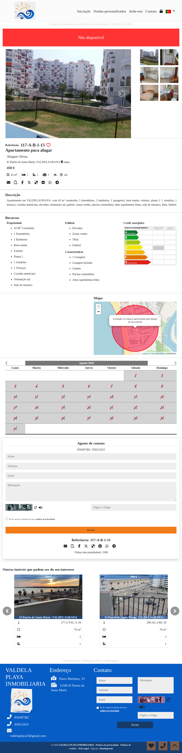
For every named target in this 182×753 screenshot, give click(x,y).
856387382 (83, 449)
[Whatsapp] (51, 182)
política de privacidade (45, 519)
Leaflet (145, 353)
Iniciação (83, 11)
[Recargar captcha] (35, 507)
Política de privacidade (107, 745)
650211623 (98, 449)
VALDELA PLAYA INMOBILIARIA (76, 745)
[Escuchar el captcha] (40, 507)
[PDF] (16, 182)
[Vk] (44, 182)
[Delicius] (37, 182)
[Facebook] (23, 182)
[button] (7, 611)
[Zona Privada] (161, 11)
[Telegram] (57, 182)
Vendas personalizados (109, 11)
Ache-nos (136, 11)
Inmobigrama (106, 748)
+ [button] (98, 306)
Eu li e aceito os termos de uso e (32, 519)
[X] (29, 182)
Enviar (91, 530)
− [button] (98, 311)
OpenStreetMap (158, 353)
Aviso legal (84, 748)
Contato (151, 11)
